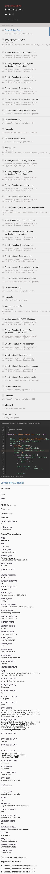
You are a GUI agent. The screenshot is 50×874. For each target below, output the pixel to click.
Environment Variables (12, 857)
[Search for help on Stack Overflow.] (13, 14)
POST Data (6, 504)
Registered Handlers (11, 861)
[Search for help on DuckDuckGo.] (10, 14)
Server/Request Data (11, 534)
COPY (8, 20)
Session (5, 517)
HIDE (15, 20)
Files (3, 509)
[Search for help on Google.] (6, 14)
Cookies (5, 513)
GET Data (5, 488)
